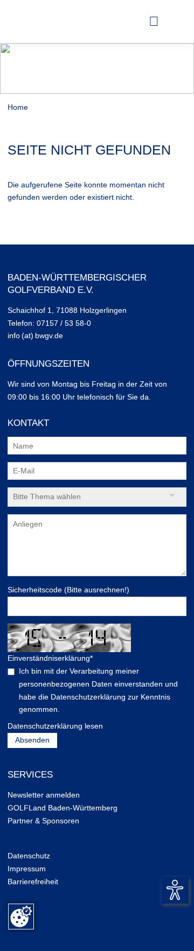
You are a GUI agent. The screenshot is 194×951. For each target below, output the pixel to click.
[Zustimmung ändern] (21, 916)
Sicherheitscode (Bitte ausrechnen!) (68, 589)
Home (18, 107)
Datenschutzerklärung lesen (55, 726)
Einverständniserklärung (50, 658)
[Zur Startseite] (26, 21)
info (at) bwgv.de (35, 335)
